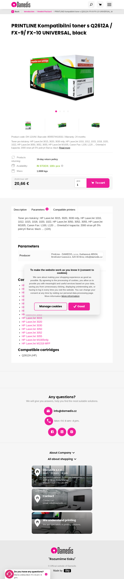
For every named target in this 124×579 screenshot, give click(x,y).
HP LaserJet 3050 (32, 328)
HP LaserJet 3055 (32, 336)
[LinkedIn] (62, 432)
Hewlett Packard (44, 12)
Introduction (29, 12)
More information (71, 296)
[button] (56, 112)
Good (81, 306)
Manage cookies (50, 306)
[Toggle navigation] (91, 4)
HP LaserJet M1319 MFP (36, 343)
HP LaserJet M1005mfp (35, 339)
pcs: (79, 181)
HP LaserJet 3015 (32, 317)
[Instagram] (71, 432)
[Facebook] (52, 432)
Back (17, 12)
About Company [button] (60, 453)
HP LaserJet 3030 (32, 325)
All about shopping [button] (60, 459)
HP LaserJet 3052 (32, 332)
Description (20, 209)
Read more (64, 147)
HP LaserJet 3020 (32, 321)
